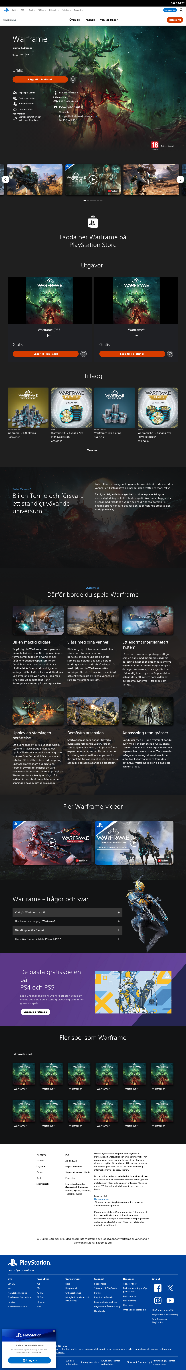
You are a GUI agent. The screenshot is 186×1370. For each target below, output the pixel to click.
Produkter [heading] (43, 1279)
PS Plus (40, 10)
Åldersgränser (130, 1296)
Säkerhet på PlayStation (106, 1288)
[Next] (180, 179)
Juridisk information (72, 1362)
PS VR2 (40, 1292)
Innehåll (90, 19)
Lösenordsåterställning (105, 1301)
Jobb (10, 1288)
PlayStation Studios (17, 1292)
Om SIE (11, 1283)
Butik (13, 10)
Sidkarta (131, 1362)
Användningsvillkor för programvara (164, 1362)
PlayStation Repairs (104, 1297)
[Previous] (5, 179)
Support (77, 10)
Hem (10, 1270)
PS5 (22, 10)
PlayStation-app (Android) (165, 1314)
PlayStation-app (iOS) (162, 1310)
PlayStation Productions (19, 1297)
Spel (31, 10)
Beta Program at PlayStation (160, 1321)
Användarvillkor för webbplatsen (110, 1362)
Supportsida (100, 1283)
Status (97, 1292)
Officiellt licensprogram (134, 1309)
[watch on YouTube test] (113, 191)
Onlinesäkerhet (73, 1292)
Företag (11, 1301)
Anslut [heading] (156, 1279)
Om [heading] (10, 1279)
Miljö (67, 1283)
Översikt (74, 19)
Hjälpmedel (71, 1288)
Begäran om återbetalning (107, 1306)
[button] (93, 179)
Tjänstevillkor (129, 1283)
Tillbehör (52, 10)
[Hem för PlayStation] (6, 10)
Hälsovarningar (101, 1199)
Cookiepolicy (144, 1362)
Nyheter (65, 10)
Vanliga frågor (109, 19)
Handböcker (100, 1310)
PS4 (38, 1288)
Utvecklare (128, 1305)
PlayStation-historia (17, 1306)
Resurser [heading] (128, 1279)
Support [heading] (99, 1279)
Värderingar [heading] (72, 1279)
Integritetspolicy (91, 1362)
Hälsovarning (129, 1300)
